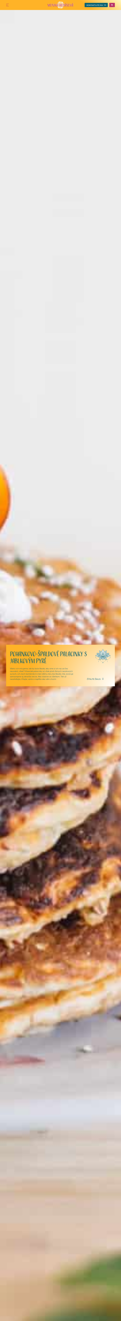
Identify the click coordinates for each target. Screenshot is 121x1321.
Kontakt (94, 5)
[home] (60, 5)
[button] (24, 5)
